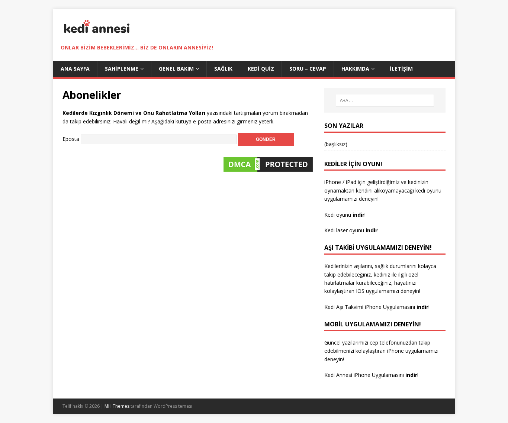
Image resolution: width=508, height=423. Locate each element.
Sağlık (223, 68)
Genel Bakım (176, 68)
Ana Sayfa (75, 68)
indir (422, 306)
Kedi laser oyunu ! (351, 230)
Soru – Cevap (307, 68)
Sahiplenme (121, 68)
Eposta (70, 138)
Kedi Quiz (261, 68)
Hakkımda (355, 68)
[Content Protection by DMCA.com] (268, 169)
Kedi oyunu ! (345, 214)
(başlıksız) (335, 144)
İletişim (401, 68)
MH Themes (117, 406)
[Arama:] (385, 100)
